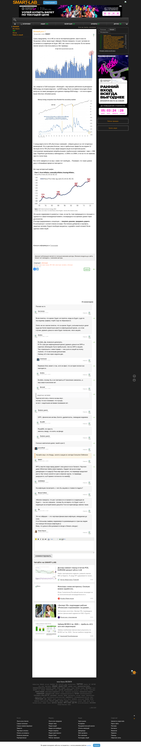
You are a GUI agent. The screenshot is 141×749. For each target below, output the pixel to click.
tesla (39, 686)
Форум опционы (53, 730)
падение (54, 699)
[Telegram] (37, 269)
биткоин (78, 688)
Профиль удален (43, 410)
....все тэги (92, 707)
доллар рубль (68, 690)
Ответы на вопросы (23, 733)
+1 (94, 380)
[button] (36, 539)
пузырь (47, 264)
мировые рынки (38, 697)
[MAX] (61, 670)
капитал (57, 693)
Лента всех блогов (22, 721)
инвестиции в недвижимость (52, 691)
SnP (89, 684)
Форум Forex (53, 735)
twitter (42, 686)
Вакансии (114, 730)
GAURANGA (41, 481)
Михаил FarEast (42, 492)
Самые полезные (22, 723)
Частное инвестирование (83, 702)
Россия (51, 701)
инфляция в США (49, 693)
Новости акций (18, 35)
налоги (44, 697)
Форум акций (53, 726)
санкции (66, 701)
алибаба (70, 686)
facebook (52, 684)
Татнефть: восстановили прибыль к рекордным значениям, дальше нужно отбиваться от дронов (115, 45)
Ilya (39, 509)
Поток (15, 33)
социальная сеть (73, 701)
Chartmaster (43, 358)
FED (57, 684)
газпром (43, 689)
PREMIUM (16, 27)
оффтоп (49, 699)
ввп (39, 689)
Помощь (113, 735)
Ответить (85, 313)
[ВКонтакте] (34, 269)
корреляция (60, 695)
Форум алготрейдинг (55, 728)
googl (66, 684)
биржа (73, 688)
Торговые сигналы (22, 730)
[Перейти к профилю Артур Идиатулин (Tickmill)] (59, 580)
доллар (61, 690)
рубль (57, 701)
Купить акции (113, 128)
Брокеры (95, 24)
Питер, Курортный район (111, 39)
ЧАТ (14, 31)
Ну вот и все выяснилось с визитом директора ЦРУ (114, 44)
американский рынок (39, 688)
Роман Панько (42, 530)
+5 (94, 318)
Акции (44, 24)
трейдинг (44, 702)
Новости (19, 728)
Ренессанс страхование (68, 617)
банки (58, 688)
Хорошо (96, 745)
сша (84, 701)
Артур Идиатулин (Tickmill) (69, 579)
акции (43, 264)
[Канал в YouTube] (75, 670)
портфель (64, 264)
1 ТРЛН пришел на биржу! (111, 48)
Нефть (91, 697)
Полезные (103, 29)
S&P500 (80, 684)
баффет (63, 688)
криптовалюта (71, 695)
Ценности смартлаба (117, 721)
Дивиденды (81, 730)
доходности (76, 689)
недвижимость (69, 697)
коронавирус (53, 695)
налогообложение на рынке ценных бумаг (56, 697)
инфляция (40, 693)
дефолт (56, 689)
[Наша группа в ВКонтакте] (68, 670)
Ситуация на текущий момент (112, 38)
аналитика (48, 688)
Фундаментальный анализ (86, 726)
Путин (91, 699)
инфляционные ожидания (86, 691)
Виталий (42, 387)
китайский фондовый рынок (86, 693)
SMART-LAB (25, 2)
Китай (77, 693)
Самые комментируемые (24, 726)
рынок (61, 701)
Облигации (69, 24)
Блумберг (83, 688)
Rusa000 (42, 421)
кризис (65, 695)
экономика (93, 702)
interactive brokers (72, 684)
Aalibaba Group (36, 684)
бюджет (93, 688)
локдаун (83, 695)
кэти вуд (78, 695)
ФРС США (52, 264)
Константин (41, 311)
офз (45, 699)
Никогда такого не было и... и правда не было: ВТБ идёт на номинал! (114, 42)
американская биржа (84, 686)
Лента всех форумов (55, 721)
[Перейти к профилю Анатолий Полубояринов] (59, 636)
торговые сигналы (37, 702)
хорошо (87, 269)
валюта (35, 690)
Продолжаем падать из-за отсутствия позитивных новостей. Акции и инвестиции (114, 41)
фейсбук (54, 702)
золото (81, 689)
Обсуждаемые (104, 32)
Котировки (81, 723)
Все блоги (16, 29)
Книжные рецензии (22, 735)
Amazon (42, 684)
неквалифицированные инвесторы (81, 697)
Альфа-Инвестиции (67, 598)
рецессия (36, 701)
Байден (54, 688)
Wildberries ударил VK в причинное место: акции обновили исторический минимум (114, 47)
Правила (113, 733)
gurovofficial (41, 447)
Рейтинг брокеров (112, 121)
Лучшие (112, 29)
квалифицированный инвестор (67, 693)
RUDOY (48, 34)
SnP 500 (93, 684)
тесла (92, 701)
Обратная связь (116, 738)
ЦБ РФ (74, 702)
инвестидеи (92, 689)
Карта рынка (82, 721)
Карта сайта (115, 723)
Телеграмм (54, 245)
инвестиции (58, 264)
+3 (94, 394)
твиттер (88, 701)
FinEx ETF (61, 684)
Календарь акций (83, 738)
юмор (69, 704)
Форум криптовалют (55, 733)
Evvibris (40, 335)
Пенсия (69, 699)
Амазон (75, 686)
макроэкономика (90, 695)
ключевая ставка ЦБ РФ (41, 695)
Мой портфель (82, 733)
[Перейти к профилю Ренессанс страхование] (59, 617)
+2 (94, 342)
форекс (60, 702)
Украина (49, 702)
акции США (62, 686)
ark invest (47, 684)
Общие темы (53, 723)
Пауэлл (65, 699)
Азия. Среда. (107, 35)
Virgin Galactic (48, 686)
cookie (89, 745)
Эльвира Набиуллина (62, 704)
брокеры (88, 688)
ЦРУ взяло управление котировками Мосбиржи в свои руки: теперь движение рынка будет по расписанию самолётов (114, 37)
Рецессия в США (44, 701)
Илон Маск (86, 689)
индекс (62, 691)
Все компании (82, 735)
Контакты (114, 728)
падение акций (60, 699)
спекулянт (80, 701)
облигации (44, 263)
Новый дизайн (50, 2)
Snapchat (86, 684)
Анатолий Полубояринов (69, 636)
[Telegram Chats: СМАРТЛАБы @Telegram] (54, 670)
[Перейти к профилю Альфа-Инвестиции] (59, 598)
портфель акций (81, 699)
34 (94, 269)
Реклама (113, 726)
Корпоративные (21, 738)
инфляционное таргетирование (72, 691)
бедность (68, 688)
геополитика (50, 690)
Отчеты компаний (83, 728)
